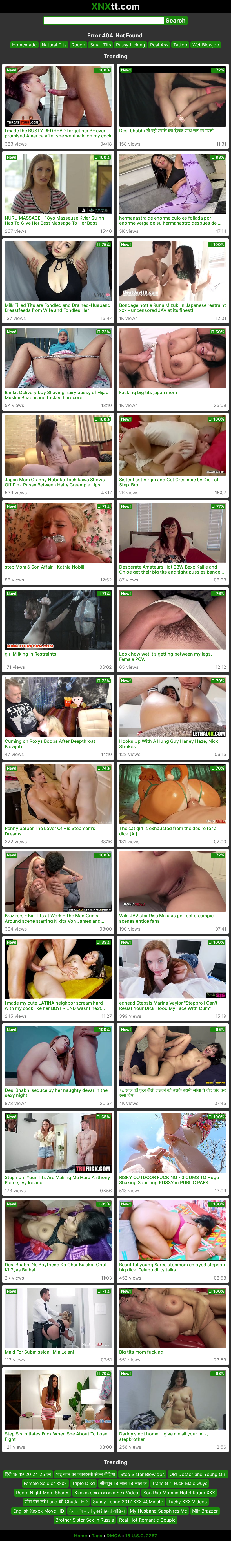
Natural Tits (54, 45)
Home (80, 1535)
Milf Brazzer (205, 1510)
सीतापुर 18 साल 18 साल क (123, 1483)
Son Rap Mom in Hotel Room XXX (179, 1492)
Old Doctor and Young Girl (198, 1474)
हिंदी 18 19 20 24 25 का (28, 1474)
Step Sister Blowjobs (142, 1474)
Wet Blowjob (205, 45)
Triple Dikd (83, 1483)
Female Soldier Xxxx (45, 1483)
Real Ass (159, 45)
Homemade (24, 45)
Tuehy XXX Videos (187, 1501)
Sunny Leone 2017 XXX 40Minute (128, 1501)
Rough (78, 45)
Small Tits (100, 45)
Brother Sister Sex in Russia (84, 1520)
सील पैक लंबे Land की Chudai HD (56, 1501)
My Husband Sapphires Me (158, 1510)
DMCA (113, 1535)
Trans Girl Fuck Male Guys (179, 1483)
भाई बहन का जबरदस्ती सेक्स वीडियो (85, 1474)
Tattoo (180, 45)
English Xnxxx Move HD (38, 1510)
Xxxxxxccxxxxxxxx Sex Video (106, 1492)
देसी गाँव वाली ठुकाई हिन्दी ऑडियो (97, 1510)
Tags (97, 1535)
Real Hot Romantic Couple (147, 1520)
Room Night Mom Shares (42, 1492)
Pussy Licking (130, 45)
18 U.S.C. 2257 (141, 1535)
